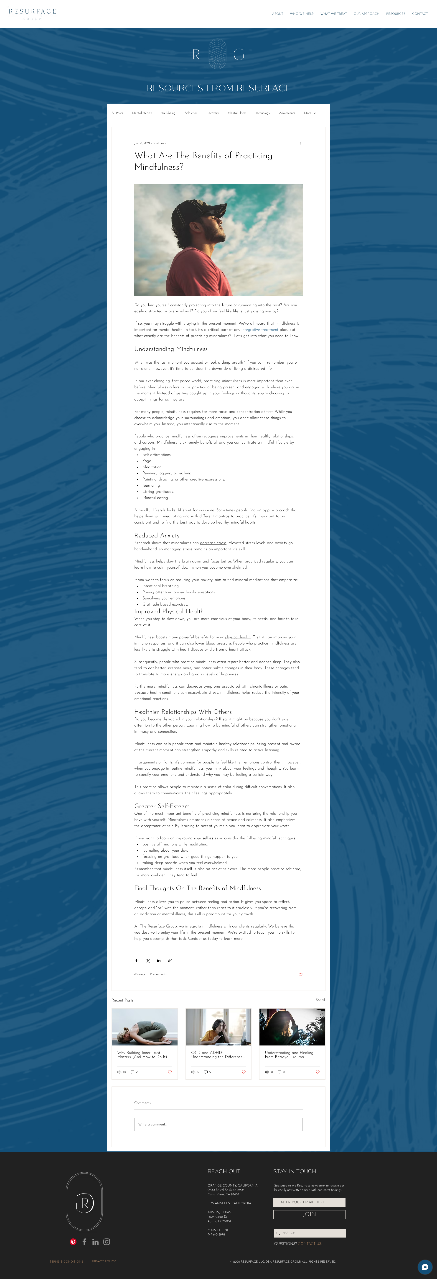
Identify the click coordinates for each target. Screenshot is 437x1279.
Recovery (213, 113)
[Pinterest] (73, 1241)
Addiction (191, 113)
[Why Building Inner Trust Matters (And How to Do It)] (145, 1027)
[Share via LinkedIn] (159, 960)
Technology (262, 113)
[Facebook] (84, 1241)
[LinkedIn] (95, 1241)
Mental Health (142, 113)
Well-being (168, 113)
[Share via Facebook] (136, 960)
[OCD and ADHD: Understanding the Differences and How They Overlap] (219, 1027)
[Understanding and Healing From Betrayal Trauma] (292, 1027)
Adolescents (287, 113)
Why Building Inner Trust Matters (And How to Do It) (142, 1055)
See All (320, 1000)
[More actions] (300, 143)
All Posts (117, 113)
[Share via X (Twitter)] (147, 960)
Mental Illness (237, 113)
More (307, 113)
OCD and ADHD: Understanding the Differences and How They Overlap (217, 1055)
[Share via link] (170, 960)
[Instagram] (106, 1241)
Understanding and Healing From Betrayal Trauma (289, 1055)
